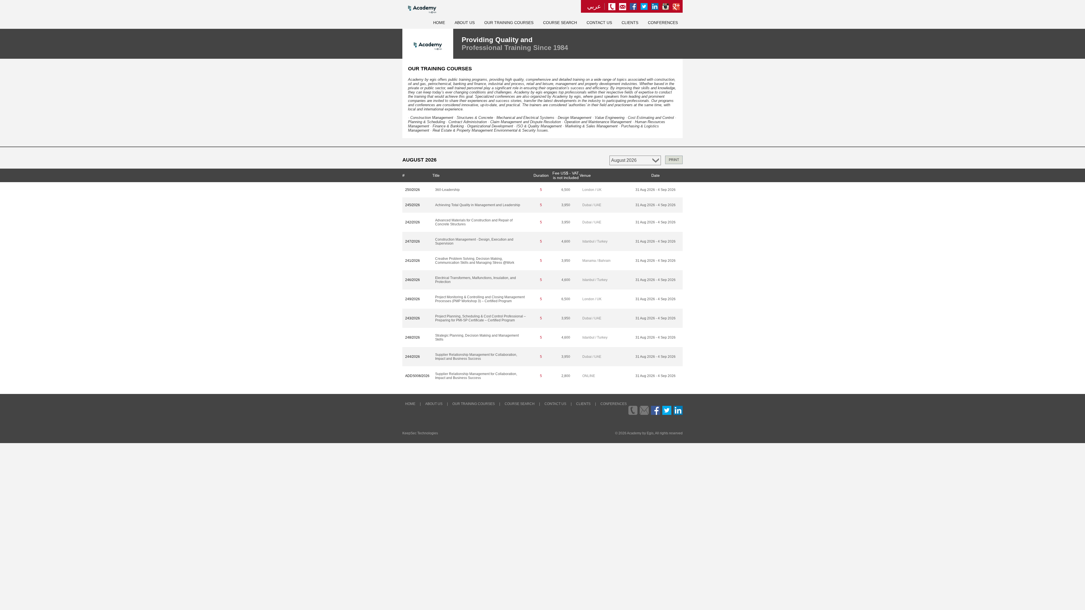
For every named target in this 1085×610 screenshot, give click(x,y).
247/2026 (412, 241)
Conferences (663, 23)
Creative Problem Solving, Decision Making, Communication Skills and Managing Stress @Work (474, 261)
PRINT (674, 160)
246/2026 (412, 280)
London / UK (592, 190)
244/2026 (412, 357)
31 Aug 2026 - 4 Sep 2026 (655, 190)
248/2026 (412, 337)
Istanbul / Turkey (594, 241)
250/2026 (412, 190)
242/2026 (412, 222)
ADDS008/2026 (417, 376)
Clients (630, 23)
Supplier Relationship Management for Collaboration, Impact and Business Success (476, 357)
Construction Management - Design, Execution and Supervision (474, 241)
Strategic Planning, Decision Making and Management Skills (477, 337)
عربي (594, 6)
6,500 (565, 190)
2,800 (565, 376)
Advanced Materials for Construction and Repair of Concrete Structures (474, 222)
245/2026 (412, 205)
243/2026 (412, 318)
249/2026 (412, 299)
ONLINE (588, 376)
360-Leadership (447, 190)
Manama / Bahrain (596, 261)
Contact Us (599, 23)
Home (439, 23)
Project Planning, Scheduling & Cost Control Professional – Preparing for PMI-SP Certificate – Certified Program (480, 318)
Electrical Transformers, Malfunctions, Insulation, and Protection (475, 280)
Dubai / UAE (591, 205)
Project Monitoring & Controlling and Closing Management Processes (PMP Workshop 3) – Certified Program (480, 299)
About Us (465, 23)
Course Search (560, 23)
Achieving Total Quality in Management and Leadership (477, 205)
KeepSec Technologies (420, 433)
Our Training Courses (508, 23)
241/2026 (412, 261)
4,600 (565, 241)
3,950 (565, 205)
